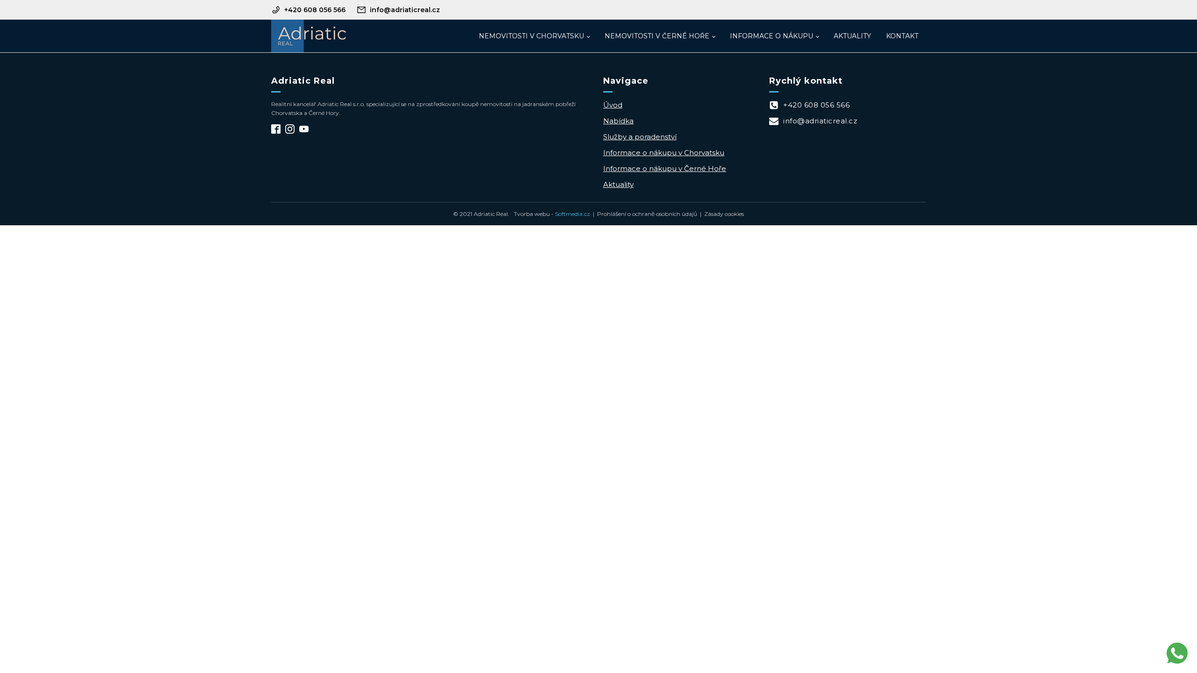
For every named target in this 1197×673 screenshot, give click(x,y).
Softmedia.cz (572, 213)
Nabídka (618, 120)
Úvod (612, 104)
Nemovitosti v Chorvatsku (531, 36)
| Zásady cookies (720, 213)
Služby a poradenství (640, 136)
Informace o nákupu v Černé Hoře (664, 168)
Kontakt (902, 36)
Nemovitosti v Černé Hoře (657, 36)
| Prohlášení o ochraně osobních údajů (643, 213)
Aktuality (852, 36)
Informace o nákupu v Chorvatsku (663, 152)
